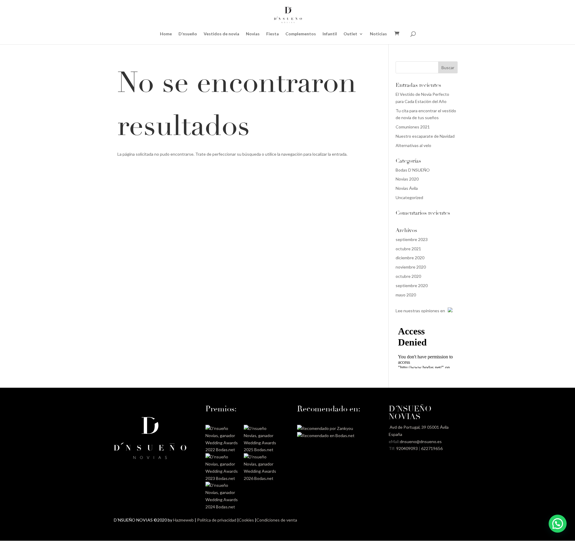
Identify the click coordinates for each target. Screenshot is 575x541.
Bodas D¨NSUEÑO (413, 169)
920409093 (407, 448)
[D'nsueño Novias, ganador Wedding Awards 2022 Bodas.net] (222, 449)
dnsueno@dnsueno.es (421, 441)
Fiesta (272, 34)
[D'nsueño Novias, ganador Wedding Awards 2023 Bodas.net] (222, 478)
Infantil (330, 34)
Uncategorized (409, 197)
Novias (253, 34)
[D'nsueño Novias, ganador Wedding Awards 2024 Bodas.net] (222, 506)
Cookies (246, 519)
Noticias (378, 34)
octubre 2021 (408, 248)
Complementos (300, 34)
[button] (558, 524)
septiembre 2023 (412, 239)
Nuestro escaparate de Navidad (425, 136)
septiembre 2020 (412, 285)
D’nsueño (187, 34)
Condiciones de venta (276, 519)
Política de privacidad (216, 519)
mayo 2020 (406, 294)
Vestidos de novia (221, 34)
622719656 (432, 448)
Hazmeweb (183, 519)
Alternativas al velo (413, 145)
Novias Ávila (407, 188)
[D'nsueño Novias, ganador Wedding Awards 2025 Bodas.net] (261, 449)
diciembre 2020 (410, 257)
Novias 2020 (407, 178)
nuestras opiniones (421, 310)
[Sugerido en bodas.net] (326, 435)
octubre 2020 (408, 276)
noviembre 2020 (411, 266)
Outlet (350, 34)
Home (166, 34)
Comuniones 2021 (413, 126)
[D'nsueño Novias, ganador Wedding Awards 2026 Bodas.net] (261, 478)
